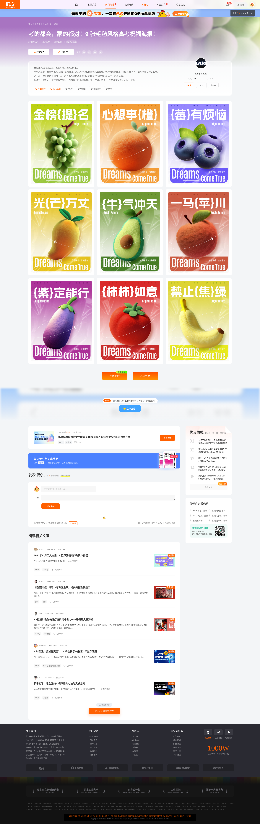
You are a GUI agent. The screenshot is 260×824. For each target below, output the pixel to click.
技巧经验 (56, 88)
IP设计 (92, 803)
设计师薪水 (201, 806)
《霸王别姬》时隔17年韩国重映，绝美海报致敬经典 (62, 587)
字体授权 (177, 754)
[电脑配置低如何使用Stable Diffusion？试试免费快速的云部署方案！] (44, 437)
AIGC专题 (93, 736)
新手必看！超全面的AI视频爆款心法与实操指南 (59, 683)
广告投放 (177, 736)
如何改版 (81, 806)
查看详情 (167, 437)
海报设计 (96, 88)
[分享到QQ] (95, 52)
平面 (44, 602)
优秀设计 (57, 809)
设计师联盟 (29, 809)
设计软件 (89, 806)
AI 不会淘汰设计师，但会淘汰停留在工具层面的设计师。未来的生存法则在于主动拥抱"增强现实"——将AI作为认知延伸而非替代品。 (89, 656)
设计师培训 (149, 806)
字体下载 (37, 806)
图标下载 (109, 809)
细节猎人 (93, 754)
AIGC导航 (38, 803)
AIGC (70, 88)
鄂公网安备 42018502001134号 (159, 819)
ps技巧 (37, 634)
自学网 (81, 809)
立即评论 (73, 523)
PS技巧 (177, 806)
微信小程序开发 (47, 806)
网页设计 (85, 803)
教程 (172, 619)
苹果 (188, 803)
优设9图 (48, 24)
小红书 (213, 85)
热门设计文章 (75, 803)
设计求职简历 (118, 809)
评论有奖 (46, 41)
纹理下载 (29, 806)
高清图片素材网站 (205, 803)
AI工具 (135, 736)
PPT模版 (231, 803)
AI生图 (135, 754)
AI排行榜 (135, 743)
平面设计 (39, 24)
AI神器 (45, 569)
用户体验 (145, 803)
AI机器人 (135, 740)
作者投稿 (177, 743)
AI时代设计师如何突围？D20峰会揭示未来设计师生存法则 (65, 651)
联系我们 (177, 740)
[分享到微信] (84, 52)
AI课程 (135, 747)
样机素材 (96, 806)
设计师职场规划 (130, 809)
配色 (74, 806)
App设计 (171, 809)
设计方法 (221, 809)
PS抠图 (223, 803)
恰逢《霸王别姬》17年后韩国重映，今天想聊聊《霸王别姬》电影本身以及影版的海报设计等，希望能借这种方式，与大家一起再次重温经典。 (91, 594)
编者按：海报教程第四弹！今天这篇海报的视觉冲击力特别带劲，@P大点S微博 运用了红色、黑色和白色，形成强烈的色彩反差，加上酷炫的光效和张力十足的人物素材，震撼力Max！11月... (91, 626)
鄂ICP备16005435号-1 (141, 819)
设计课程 (93, 747)
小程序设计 (57, 806)
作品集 (178, 803)
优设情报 (197, 432)
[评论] (108, 498)
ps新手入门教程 (98, 809)
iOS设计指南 (169, 806)
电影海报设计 (152, 809)
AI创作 (68, 442)
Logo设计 (185, 806)
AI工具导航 (204, 809)
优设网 (217, 806)
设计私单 (193, 806)
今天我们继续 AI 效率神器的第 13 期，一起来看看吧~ (56, 560)
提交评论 (50, 506)
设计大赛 (153, 803)
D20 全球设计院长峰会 (51, 666)
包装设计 (138, 803)
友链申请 (177, 747)
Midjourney (47, 803)
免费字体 (161, 803)
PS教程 (47, 634)
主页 (201, 85)
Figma (120, 803)
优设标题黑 (170, 803)
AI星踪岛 (93, 740)
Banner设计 (162, 809)
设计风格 (213, 809)
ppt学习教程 (159, 806)
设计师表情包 (188, 809)
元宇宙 (98, 803)
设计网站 (38, 809)
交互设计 (65, 809)
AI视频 (45, 698)
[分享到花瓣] (101, 52)
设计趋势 (179, 809)
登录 (238, 13)
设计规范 (195, 803)
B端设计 (113, 803)
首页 (30, 24)
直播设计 (105, 803)
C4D (124, 803)
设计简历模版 (141, 809)
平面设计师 (73, 809)
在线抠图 (89, 809)
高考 (110, 88)
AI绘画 (82, 88)
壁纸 (36, 602)
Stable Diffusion (58, 803)
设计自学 (210, 806)
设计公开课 (139, 806)
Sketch (103, 806)
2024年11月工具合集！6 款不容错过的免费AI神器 (61, 555)
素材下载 (216, 803)
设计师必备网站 (129, 806)
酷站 (183, 803)
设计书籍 (119, 806)
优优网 (223, 806)
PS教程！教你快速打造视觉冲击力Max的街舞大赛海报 (63, 619)
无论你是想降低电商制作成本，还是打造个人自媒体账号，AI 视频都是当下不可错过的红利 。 (73, 689)
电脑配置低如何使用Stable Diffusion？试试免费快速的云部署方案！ (95, 437)
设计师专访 (67, 806)
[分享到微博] (89, 52)
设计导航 (93, 743)
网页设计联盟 (47, 809)
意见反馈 (177, 751)
